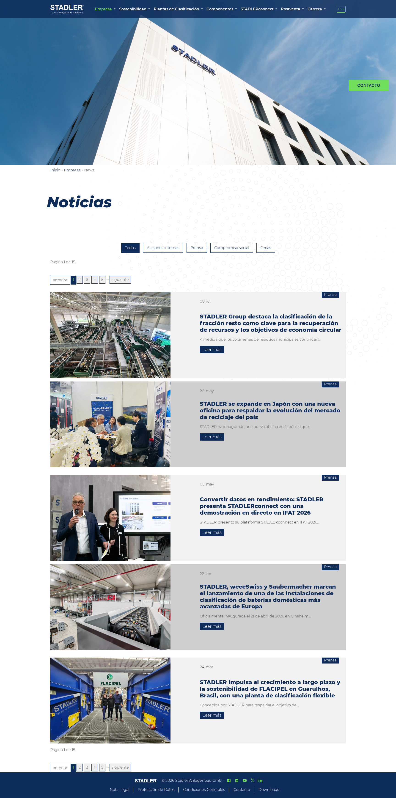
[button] (105, 9)
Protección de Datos (156, 789)
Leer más (212, 349)
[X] (252, 780)
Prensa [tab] (196, 248)
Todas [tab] (130, 248)
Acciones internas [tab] (163, 248)
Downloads (268, 789)
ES (340, 9)
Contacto (242, 789)
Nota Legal (119, 789)
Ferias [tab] (265, 248)
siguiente (120, 279)
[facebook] (228, 780)
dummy (369, 85)
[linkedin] (236, 780)
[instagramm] (260, 780)
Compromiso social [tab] (231, 248)
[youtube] (244, 780)
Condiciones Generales (204, 789)
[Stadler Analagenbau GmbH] (67, 9)
